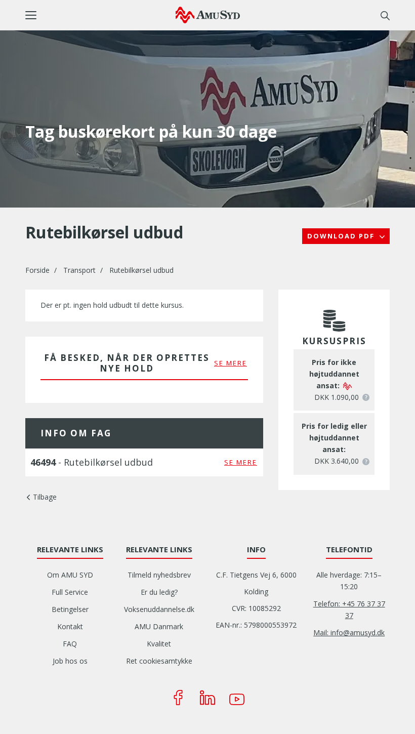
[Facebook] (178, 697)
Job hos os (70, 661)
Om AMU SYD (70, 575)
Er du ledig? (159, 592)
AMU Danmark (159, 626)
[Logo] (208, 14)
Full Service (70, 592)
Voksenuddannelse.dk (159, 609)
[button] (100, 15)
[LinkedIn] (207, 697)
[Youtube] (236, 697)
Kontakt (70, 626)
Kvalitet (159, 643)
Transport (79, 270)
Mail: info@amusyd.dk (349, 632)
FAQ (70, 643)
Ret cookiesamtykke (159, 661)
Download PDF (342, 235)
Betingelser (70, 609)
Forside (37, 270)
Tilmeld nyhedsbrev (159, 575)
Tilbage (45, 497)
